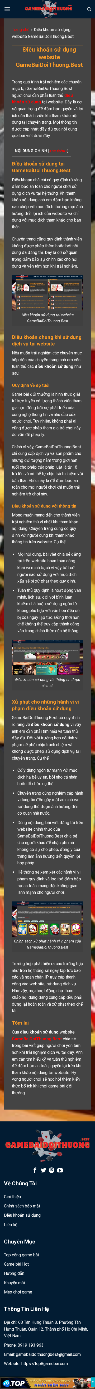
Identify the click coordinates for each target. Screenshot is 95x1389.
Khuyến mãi (14, 1282)
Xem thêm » (58, 151)
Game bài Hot (16, 1264)
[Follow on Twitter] (43, 1171)
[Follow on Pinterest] (51, 1171)
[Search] (89, 9)
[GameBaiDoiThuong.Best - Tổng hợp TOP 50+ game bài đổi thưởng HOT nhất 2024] (48, 9)
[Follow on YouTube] (60, 1171)
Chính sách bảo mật (22, 1206)
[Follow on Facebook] (35, 1171)
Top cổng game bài (21, 1254)
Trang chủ (21, 29)
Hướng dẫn (14, 1273)
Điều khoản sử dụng (22, 1215)
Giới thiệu (12, 1196)
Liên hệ (10, 1224)
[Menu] (7, 9)
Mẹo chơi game (18, 1292)
